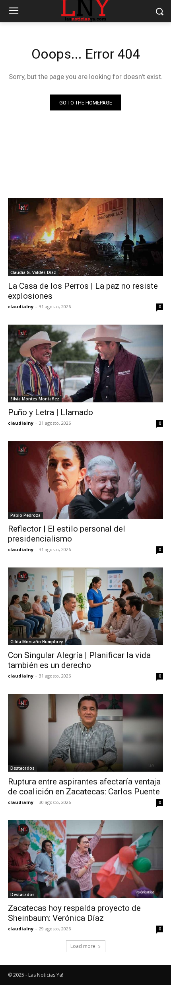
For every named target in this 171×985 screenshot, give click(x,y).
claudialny (20, 306)
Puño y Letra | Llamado (50, 412)
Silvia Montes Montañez (34, 399)
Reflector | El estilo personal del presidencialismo (66, 534)
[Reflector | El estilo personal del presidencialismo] (85, 480)
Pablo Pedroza (25, 515)
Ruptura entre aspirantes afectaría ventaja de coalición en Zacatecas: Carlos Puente (84, 786)
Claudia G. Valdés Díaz (33, 272)
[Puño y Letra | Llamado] (85, 363)
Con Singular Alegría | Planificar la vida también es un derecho (79, 660)
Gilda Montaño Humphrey (36, 641)
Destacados (22, 768)
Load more (82, 946)
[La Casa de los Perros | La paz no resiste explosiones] (85, 237)
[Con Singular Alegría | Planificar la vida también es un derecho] (85, 606)
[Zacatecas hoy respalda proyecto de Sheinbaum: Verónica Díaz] (85, 859)
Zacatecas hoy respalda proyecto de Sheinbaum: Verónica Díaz (74, 913)
